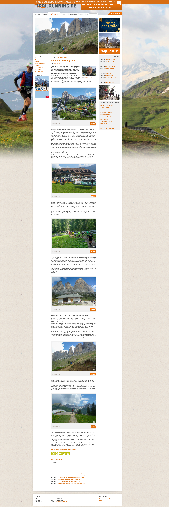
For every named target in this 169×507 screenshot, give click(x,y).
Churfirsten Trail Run (110, 59)
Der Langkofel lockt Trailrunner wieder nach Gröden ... (71, 483)
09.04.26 (53, 465)
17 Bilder (93, 123)
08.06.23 (53, 479)
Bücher (37, 59)
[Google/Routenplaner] (68, 455)
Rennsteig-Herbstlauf (105, 114)
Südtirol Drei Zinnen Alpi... (111, 77)
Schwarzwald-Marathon (106, 117)
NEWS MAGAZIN (39, 71)
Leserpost (37, 65)
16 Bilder (93, 309)
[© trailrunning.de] (74, 120)
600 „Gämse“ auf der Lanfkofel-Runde (67, 467)
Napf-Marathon (104, 119)
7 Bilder (93, 426)
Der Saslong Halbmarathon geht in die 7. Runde (70, 471)
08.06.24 (53, 473)
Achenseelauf (108, 73)
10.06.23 (53, 477)
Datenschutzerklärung (69, 2)
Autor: (87, 77)
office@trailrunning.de (61, 501)
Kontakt (101, 500)
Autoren (37, 61)
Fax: (52, 500)
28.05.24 (53, 475)
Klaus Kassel (57, 63)
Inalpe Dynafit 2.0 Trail (110, 61)
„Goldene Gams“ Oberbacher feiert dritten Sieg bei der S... (72, 473)
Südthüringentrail (109, 80)
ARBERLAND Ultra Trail (106, 112)
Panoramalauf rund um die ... (111, 64)
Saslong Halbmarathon (61, 57)
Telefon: (53, 498)
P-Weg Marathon (109, 75)
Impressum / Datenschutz (105, 498)
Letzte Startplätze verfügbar (65, 465)
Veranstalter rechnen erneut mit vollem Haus (69, 481)
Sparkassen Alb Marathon (106, 121)
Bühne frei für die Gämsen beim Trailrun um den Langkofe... (72, 469)
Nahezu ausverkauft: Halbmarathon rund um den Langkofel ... (73, 475)
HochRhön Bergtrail (109, 82)
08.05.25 (53, 469)
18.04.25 (53, 471)
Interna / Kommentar (40, 63)
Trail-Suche (38, 69)
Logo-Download (39, 67)
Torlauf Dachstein (109, 70)
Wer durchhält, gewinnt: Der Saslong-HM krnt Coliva (71, 477)
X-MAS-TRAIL (103, 126)
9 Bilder (93, 196)
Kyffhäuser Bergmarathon (107, 128)
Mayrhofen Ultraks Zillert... (111, 66)
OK (119, 2)
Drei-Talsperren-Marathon (106, 110)
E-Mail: (52, 501)
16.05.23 (53, 483)
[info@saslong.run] (57, 455)
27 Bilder (93, 251)
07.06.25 (53, 467)
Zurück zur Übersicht (56, 488)
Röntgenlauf (103, 123)
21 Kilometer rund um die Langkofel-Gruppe (69, 479)
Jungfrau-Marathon (109, 68)
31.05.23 (53, 481)
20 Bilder (93, 374)
